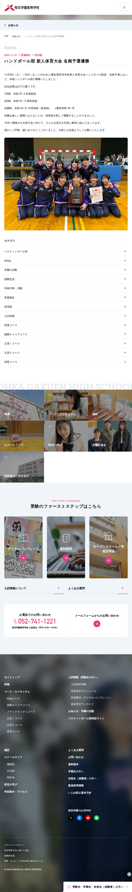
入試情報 (9, 316)
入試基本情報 (78, 684)
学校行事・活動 (13, 288)
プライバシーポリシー (14, 844)
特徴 (6, 684)
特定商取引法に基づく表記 (16, 850)
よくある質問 (76, 588)
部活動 (8, 306)
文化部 (11, 770)
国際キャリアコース (16, 334)
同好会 (11, 777)
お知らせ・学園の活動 (81, 711)
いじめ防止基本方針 (79, 792)
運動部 (11, 764)
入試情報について (15, 588)
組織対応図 (9, 855)
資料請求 (73, 764)
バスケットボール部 (16, 251)
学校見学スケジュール (84, 691)
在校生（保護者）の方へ (82, 778)
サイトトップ (12, 677)
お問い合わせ (76, 757)
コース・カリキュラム (17, 691)
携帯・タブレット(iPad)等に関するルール (23, 860)
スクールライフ (13, 757)
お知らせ (13, 25)
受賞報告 (9, 297)
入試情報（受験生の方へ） (83, 677)
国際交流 (9, 279)
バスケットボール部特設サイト (86, 718)
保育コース (10, 362)
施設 (6, 750)
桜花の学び (10, 784)
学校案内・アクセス (16, 791)
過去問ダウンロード (82, 704)
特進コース (10, 325)
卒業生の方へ (76, 771)
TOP (6, 36)
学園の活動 (10, 269)
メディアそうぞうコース (21, 711)
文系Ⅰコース (12, 343)
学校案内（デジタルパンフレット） (91, 697)
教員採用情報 (76, 785)
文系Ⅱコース (12, 352)
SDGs (7, 260)
